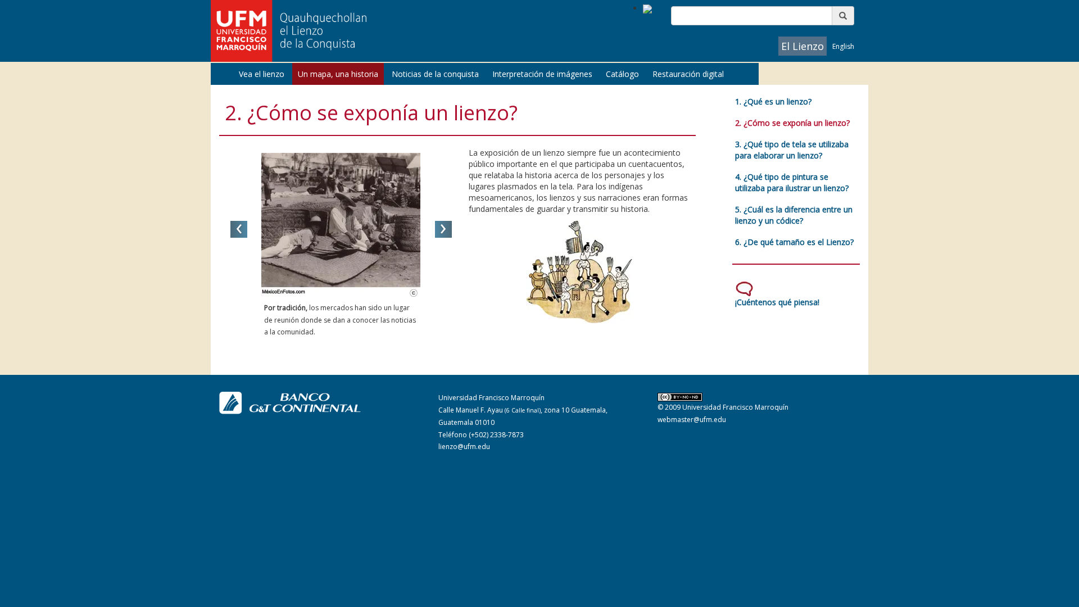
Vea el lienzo (261, 74)
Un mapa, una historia (338, 74)
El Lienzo (802, 46)
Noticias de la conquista (435, 74)
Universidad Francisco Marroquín (735, 407)
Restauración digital (688, 74)
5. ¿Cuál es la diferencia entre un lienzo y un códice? (794, 215)
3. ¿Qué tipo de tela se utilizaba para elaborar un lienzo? (792, 150)
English (843, 46)
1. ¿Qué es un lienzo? (773, 101)
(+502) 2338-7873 (496, 435)
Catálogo (622, 74)
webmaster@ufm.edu (692, 419)
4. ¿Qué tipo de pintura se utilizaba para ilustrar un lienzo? (792, 182)
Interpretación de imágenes (542, 74)
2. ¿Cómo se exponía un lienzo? (792, 122)
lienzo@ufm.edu (464, 446)
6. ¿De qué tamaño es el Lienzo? (794, 242)
